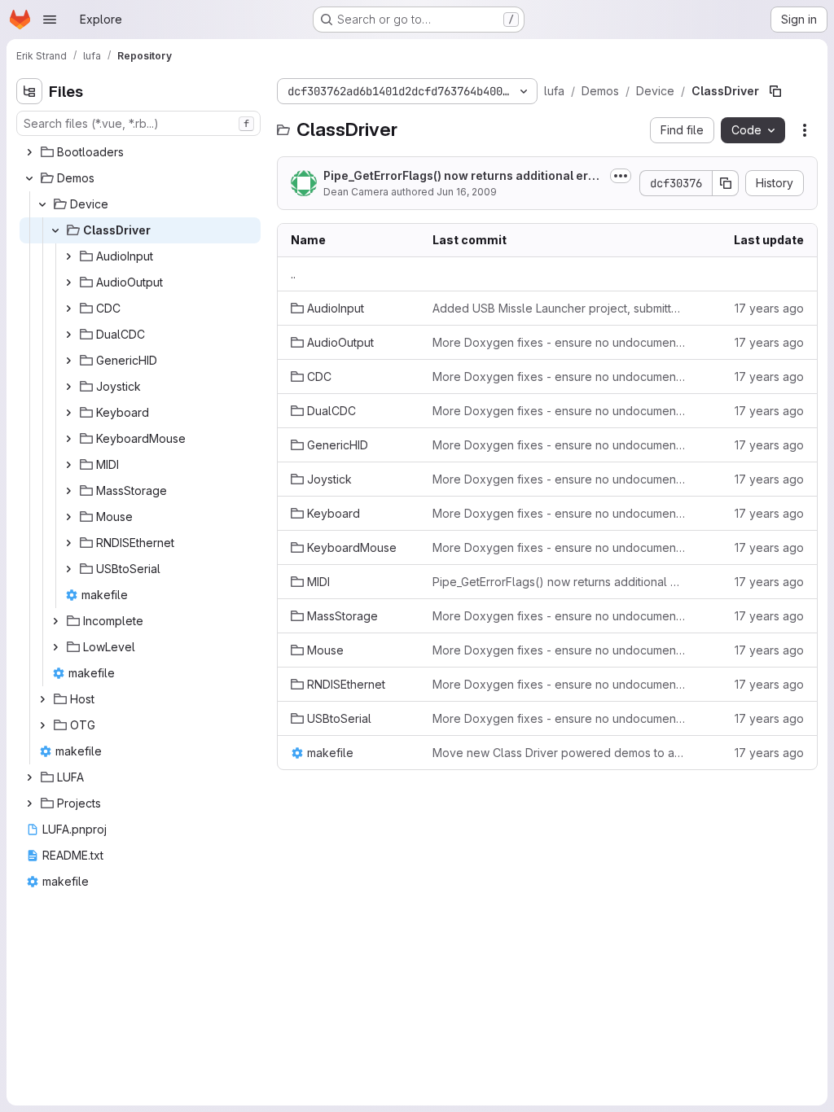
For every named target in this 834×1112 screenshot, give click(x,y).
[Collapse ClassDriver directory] (55, 230)
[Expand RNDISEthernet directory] (68, 543)
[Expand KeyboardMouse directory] (68, 439)
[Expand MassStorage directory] (68, 491)
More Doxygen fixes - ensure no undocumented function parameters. (559, 342)
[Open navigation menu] (50, 20)
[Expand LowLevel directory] (55, 647)
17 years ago (769, 308)
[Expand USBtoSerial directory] (68, 569)
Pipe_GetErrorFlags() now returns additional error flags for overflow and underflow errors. (461, 176)
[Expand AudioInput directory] (68, 256)
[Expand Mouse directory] (68, 517)
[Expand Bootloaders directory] (29, 152)
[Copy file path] (775, 91)
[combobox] (138, 123)
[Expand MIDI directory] (68, 465)
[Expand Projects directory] (29, 803)
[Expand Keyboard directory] (68, 412)
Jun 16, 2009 (467, 192)
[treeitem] (140, 152)
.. (293, 274)
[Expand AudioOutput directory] (68, 282)
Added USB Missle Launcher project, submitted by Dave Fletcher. (559, 308)
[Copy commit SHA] (726, 183)
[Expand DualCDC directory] (68, 334)
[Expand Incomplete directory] (55, 621)
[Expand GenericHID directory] (68, 360)
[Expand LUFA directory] (29, 777)
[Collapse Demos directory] (29, 178)
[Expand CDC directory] (68, 308)
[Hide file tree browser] (29, 91)
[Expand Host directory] (42, 699)
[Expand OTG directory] (42, 725)
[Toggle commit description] (620, 176)
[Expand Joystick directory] (68, 386)
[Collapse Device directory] (42, 204)
